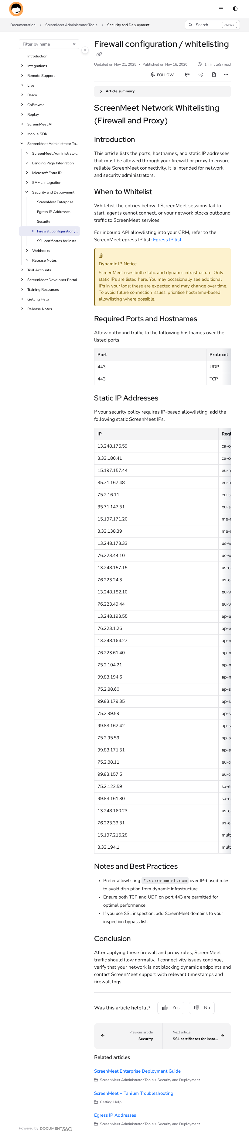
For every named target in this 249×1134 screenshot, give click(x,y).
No (207, 1008)
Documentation (23, 24)
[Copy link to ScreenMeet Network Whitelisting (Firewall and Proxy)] (177, 121)
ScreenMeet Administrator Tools (71, 24)
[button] (212, 25)
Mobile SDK (37, 134)
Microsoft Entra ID (47, 172)
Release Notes (44, 260)
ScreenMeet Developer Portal (52, 279)
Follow (165, 75)
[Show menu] (221, 9)
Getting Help (38, 299)
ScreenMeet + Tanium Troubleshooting (133, 1093)
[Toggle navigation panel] (85, 50)
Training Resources (43, 289)
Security (43, 221)
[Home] (16, 9)
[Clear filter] (74, 44)
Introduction (37, 56)
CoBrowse (36, 104)
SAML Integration (46, 182)
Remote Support (41, 75)
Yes (175, 1008)
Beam (32, 95)
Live (30, 85)
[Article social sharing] (201, 75)
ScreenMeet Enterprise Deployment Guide (58, 202)
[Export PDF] (214, 75)
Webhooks (41, 250)
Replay (33, 114)
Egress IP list (167, 239)
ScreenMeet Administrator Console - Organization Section (55, 153)
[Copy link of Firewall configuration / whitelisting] (99, 55)
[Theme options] (235, 9)
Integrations (37, 66)
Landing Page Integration (53, 163)
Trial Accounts (39, 270)
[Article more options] (226, 75)
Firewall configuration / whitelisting (58, 231)
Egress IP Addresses (53, 211)
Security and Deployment (128, 24)
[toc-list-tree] (187, 75)
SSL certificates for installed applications (58, 241)
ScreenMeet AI (39, 124)
